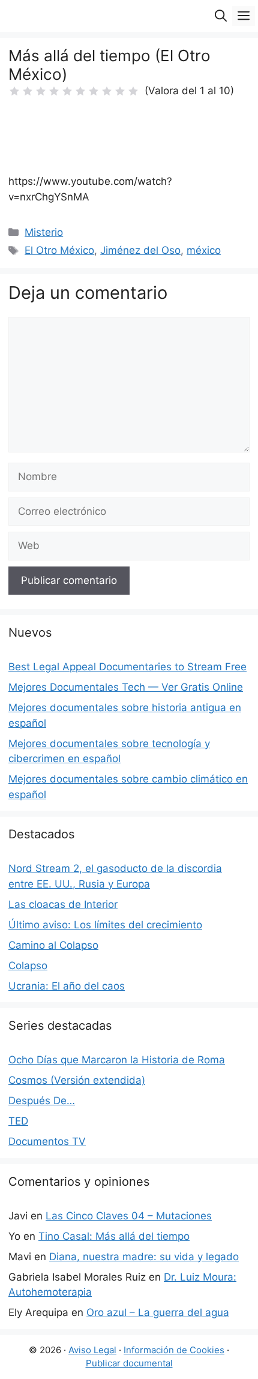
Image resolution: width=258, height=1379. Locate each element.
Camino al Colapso (53, 945)
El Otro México (59, 250)
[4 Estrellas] (54, 91)
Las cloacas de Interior (63, 904)
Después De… (41, 1101)
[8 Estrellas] (107, 91)
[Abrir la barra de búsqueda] (220, 16)
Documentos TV (47, 1141)
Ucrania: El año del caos (66, 986)
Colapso (27, 966)
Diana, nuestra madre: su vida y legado (144, 1257)
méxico (204, 250)
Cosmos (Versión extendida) (76, 1080)
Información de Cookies (174, 1350)
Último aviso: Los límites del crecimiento (105, 925)
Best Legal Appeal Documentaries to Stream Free (127, 667)
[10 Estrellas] (133, 91)
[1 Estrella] (14, 91)
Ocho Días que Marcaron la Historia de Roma (116, 1060)
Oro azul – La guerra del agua (157, 1312)
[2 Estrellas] (28, 91)
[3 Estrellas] (41, 91)
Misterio (44, 232)
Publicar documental (129, 1363)
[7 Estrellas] (94, 91)
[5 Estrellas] (67, 91)
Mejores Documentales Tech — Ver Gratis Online (125, 687)
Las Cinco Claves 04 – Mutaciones (129, 1216)
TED (18, 1121)
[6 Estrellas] (80, 91)
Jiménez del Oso (140, 250)
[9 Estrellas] (120, 91)
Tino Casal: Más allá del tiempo (114, 1236)
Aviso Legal (92, 1350)
